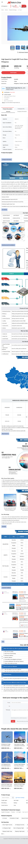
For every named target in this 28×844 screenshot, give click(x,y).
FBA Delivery (4, 802)
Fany (15, 805)
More (2, 833)
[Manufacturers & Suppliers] (14, 2)
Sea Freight (16, 800)
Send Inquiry (13, 72)
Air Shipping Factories (19, 824)
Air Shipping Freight (6, 828)
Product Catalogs (20, 797)
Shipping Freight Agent (20, 831)
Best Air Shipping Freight (19, 828)
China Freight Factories (7, 824)
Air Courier (4, 818)
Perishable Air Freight (14, 818)
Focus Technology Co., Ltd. (17, 838)
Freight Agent (4, 800)
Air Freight (20, 9)
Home (2, 9)
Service (6, 9)
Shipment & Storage (12, 9)
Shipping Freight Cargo (7, 831)
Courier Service (4, 805)
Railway (15, 802)
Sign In (3, 102)
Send (13, 721)
